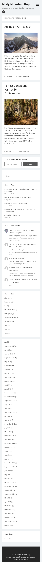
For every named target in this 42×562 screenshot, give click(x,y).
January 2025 (8, 354)
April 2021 (7, 408)
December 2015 (9, 486)
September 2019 (9, 412)
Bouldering (10, 151)
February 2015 (9, 510)
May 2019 (7, 416)
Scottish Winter (9, 321)
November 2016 (9, 463)
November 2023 (9, 365)
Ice (5, 306)
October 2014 (8, 517)
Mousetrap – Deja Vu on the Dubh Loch (17, 197)
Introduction (19, 258)
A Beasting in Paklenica (12, 215)
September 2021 (9, 400)
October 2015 (8, 490)
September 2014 (9, 521)
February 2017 (9, 459)
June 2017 (7, 455)
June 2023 (7, 369)
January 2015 (8, 513)
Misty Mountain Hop (16, 4)
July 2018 (7, 428)
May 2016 (7, 475)
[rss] (3, 11)
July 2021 (7, 404)
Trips (6, 333)
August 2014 (8, 525)
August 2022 (8, 381)
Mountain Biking (9, 310)
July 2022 (7, 385)
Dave (11, 230)
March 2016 (8, 478)
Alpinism (9, 77)
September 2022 (10, 377)
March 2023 (8, 373)
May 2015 (7, 498)
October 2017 (8, 447)
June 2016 (7, 471)
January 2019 (8, 420)
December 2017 (9, 443)
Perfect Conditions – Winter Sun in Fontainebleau (17, 89)
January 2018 (8, 439)
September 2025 (10, 346)
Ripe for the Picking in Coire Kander (16, 203)
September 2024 (10, 358)
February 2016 (9, 482)
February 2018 (9, 436)
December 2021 (9, 397)
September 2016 (9, 467)
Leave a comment (23, 77)
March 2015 (8, 506)
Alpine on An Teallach (17, 26)
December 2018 (9, 424)
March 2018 (8, 432)
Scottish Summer (10, 317)
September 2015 (9, 494)
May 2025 (7, 350)
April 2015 (7, 502)
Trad (6, 329)
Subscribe (30, 164)
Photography (8, 314)
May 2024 (7, 362)
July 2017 (7, 451)
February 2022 (9, 393)
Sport (6, 325)
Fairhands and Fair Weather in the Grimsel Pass (20, 209)
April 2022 (7, 389)
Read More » (16, 69)
